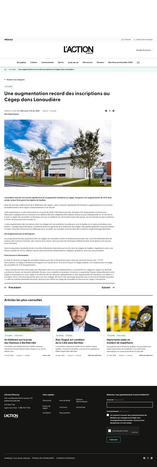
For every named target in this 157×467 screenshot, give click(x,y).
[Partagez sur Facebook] (106, 111)
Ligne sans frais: (17, 408)
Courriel (115, 400)
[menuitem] (144, 50)
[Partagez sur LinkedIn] (113, 111)
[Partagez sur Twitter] (110, 111)
